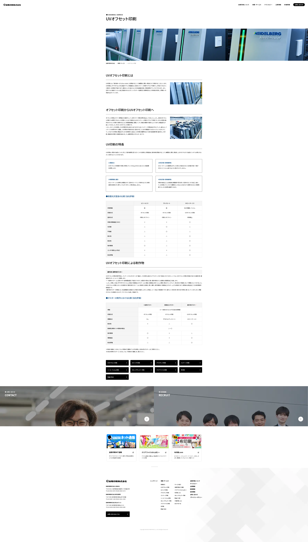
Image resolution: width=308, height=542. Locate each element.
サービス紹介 (178, 484)
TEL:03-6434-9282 (111, 507)
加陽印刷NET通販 (179, 487)
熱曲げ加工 (110, 377)
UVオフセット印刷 (112, 363)
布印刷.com (178, 492)
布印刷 (183, 370)
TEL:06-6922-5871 (111, 491)
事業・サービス (256, 4)
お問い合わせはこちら (113, 514)
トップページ (154, 481)
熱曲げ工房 (177, 498)
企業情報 (278, 4)
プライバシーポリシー (196, 497)
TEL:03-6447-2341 (111, 499)
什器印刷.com (178, 501)
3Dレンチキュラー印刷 (138, 370)
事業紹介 (163, 484)
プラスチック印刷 (161, 363)
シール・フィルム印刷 (113, 370)
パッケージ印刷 (185, 363)
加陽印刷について (243, 4)
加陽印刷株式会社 (110, 63)
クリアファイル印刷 (161, 370)
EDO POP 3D (178, 503)
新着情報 (287, 4)
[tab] (150, 466)
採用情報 (192, 492)
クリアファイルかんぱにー (181, 490)
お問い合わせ (299, 5)
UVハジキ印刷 (136, 363)
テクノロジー (268, 4)
